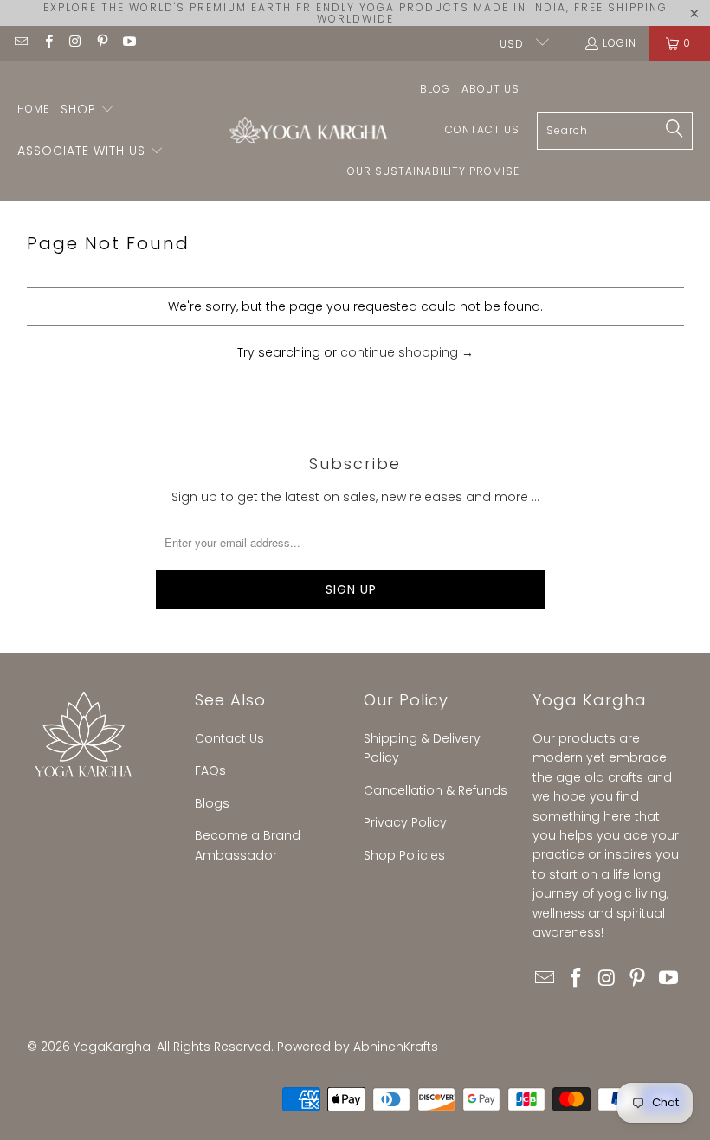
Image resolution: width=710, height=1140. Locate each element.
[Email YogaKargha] (20, 42)
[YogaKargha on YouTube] (128, 42)
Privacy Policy (405, 822)
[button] (87, 110)
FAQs (210, 770)
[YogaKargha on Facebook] (47, 42)
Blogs (212, 803)
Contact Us (229, 738)
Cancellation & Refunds (435, 790)
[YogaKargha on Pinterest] (101, 42)
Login (619, 42)
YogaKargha (112, 1046)
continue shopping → (407, 352)
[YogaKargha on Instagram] (75, 42)
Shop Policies (404, 855)
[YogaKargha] (304, 131)
